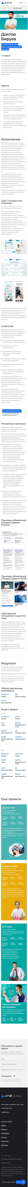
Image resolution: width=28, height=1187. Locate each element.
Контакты (4, 1145)
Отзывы (4, 1137)
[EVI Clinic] (14, 952)
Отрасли (4, 1129)
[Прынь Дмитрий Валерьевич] (14, 1004)
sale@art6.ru (5, 1112)
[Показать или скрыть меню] (22, 3)
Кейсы (9, 8)
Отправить (6, 1076)
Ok (18, 1182)
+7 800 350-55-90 (6, 1108)
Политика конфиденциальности (11, 1159)
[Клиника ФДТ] (14, 891)
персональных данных (15, 1081)
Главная (3, 8)
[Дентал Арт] (14, 832)
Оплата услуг (5, 1163)
